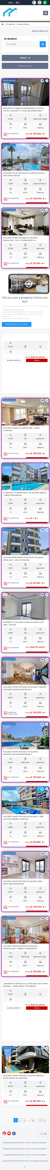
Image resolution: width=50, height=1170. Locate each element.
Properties (11, 24)
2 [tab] (25, 104)
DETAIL (36, 360)
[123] (25, 92)
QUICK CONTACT (14, 360)
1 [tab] (21, 104)
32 (33, 1120)
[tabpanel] (25, 94)
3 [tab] (29, 104)
